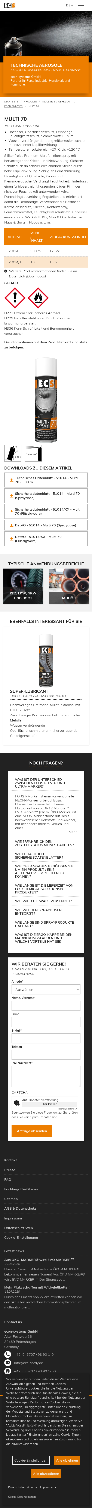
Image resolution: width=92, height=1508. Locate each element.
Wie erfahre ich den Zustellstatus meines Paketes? (44, 843)
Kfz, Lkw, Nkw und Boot (23, 595)
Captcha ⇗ (67, 1108)
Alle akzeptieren (46, 1473)
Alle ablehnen (67, 1460)
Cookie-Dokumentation (22, 1496)
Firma (15, 1014)
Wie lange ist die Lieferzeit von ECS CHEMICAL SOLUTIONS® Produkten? (44, 888)
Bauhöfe (69, 598)
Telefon (17, 1047)
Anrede (17, 982)
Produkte (30, 101)
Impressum (46, 1487)
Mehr (73, 832)
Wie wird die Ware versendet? (43, 901)
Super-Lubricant (29, 691)
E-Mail (16, 1030)
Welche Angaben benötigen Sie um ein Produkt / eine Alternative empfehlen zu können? (44, 871)
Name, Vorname (23, 998)
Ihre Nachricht (21, 1063)
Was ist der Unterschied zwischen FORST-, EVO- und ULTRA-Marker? (40, 782)
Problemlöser (13, 106)
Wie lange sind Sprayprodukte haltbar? (44, 924)
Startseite (11, 101)
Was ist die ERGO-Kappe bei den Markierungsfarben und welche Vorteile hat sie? (44, 938)
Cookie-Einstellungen (30, 1460)
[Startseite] (10, 5)
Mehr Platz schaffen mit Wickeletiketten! (37, 1287)
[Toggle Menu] (81, 5)
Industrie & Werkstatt (57, 101)
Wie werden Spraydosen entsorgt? (38, 911)
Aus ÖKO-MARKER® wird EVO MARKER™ (39, 1260)
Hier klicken (49, 1104)
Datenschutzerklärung (21, 1487)
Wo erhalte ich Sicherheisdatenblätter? (39, 855)
